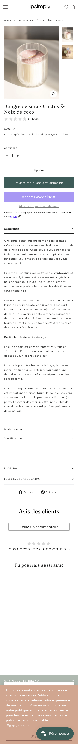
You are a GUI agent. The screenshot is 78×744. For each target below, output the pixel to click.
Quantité (10, 148)
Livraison (11, 468)
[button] (39, 229)
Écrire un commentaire (39, 527)
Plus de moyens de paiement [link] (39, 206)
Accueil (8, 19)
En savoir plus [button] (18, 726)
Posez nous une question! (22, 479)
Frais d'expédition (14, 134)
